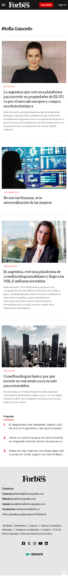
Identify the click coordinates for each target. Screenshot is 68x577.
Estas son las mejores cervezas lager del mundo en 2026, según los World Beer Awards (36, 452)
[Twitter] (29, 543)
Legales (46, 530)
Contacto (33, 526)
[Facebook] (23, 543)
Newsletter (20, 526)
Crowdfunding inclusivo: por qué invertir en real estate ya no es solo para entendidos (30, 381)
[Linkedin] (46, 543)
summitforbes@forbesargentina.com (27, 504)
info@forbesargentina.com (23, 499)
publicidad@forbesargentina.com (28, 494)
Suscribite (46, 4)
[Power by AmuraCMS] (34, 554)
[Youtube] (41, 543)
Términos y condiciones (27, 530)
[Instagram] (34, 543)
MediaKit (7, 526)
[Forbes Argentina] (19, 4)
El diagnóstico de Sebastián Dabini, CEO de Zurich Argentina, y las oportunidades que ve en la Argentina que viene (36, 426)
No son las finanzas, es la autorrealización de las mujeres (27, 200)
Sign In (62, 4)
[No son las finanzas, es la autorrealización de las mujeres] (34, 168)
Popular (8, 416)
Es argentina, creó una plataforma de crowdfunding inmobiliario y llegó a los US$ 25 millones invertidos (33, 276)
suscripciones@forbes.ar (28, 509)
